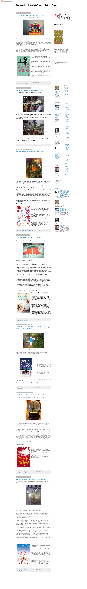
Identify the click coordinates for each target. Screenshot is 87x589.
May (65, 163)
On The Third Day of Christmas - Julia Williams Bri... (67, 120)
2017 (65, 87)
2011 (65, 171)
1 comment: (29, 230)
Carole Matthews (21, 570)
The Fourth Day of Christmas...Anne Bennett (30, 237)
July (65, 160)
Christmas (26, 83)
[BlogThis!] (36, 82)
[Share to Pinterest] (40, 82)
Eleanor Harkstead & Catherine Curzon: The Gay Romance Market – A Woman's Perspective (58, 110)
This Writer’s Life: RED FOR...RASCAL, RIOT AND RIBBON (67, 137)
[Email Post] (33, 144)
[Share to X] (37, 82)
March (66, 166)
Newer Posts (19, 575)
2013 (65, 93)
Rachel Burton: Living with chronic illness (64, 218)
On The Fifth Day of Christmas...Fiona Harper (30, 152)
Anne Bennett (21, 320)
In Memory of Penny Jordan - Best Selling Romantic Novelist (64, 201)
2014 (65, 91)
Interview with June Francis (67, 148)
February (66, 168)
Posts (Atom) (23, 576)
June (66, 162)
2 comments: (29, 144)
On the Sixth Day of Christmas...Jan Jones (29, 90)
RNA (55, 67)
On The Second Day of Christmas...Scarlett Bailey (31, 395)
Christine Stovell (21, 83)
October (66, 155)
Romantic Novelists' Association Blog (36, 5)
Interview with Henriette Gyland (67, 145)
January (66, 169)
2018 (65, 85)
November (67, 153)
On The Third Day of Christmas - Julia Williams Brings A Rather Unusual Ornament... (33, 327)
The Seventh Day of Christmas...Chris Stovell (30, 15)
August (66, 159)
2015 (65, 90)
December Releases (67, 151)
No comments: (29, 471)
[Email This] (35, 82)
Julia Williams (21, 388)
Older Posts (49, 575)
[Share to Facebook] (38, 82)
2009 (65, 174)
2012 (65, 94)
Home (34, 575)
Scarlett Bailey (25, 472)
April (65, 165)
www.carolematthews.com (36, 566)
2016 (65, 88)
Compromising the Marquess (67, 142)
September (67, 156)
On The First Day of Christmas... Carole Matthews (31, 479)
